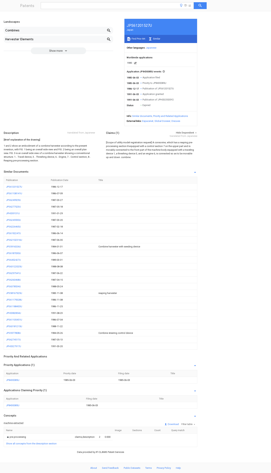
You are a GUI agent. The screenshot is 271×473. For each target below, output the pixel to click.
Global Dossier (162, 121)
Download (173, 424)
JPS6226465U (13, 226)
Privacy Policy (164, 468)
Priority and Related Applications (170, 116)
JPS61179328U (14, 299)
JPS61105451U (14, 319)
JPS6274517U (13, 339)
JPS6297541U (13, 273)
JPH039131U (13, 213)
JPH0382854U (13, 313)
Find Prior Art (138, 38)
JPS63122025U (14, 266)
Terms (148, 468)
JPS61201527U (14, 186)
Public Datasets (132, 468)
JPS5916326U (13, 246)
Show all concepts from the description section (31, 443)
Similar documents (142, 116)
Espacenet (147, 121)
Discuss (175, 121)
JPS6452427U (13, 259)
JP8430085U (12, 380)
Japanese (151, 47)
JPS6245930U (13, 220)
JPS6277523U (13, 206)
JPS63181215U (14, 326)
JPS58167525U (14, 293)
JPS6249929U (13, 200)
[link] (16, 437)
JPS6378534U (13, 286)
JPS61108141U (14, 193)
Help (178, 468)
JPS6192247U (13, 233)
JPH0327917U (13, 346)
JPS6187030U (13, 253)
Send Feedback (110, 468)
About (93, 468)
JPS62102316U (14, 240)
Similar (156, 38)
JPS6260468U (13, 279)
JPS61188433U (14, 306)
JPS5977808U (13, 333)
